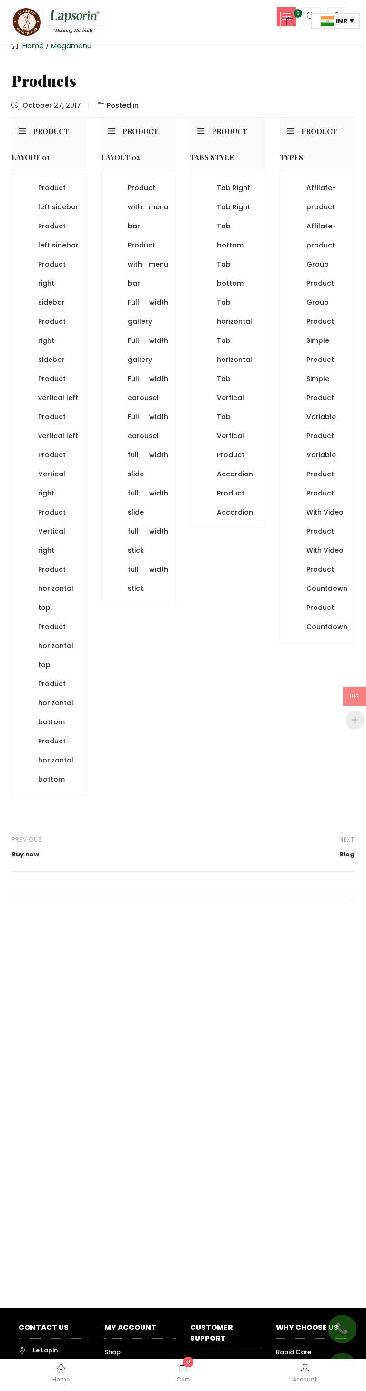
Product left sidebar (58, 197)
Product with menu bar (148, 207)
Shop (112, 1352)
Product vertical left (58, 388)
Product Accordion (235, 464)
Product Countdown (326, 579)
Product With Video (325, 502)
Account (305, 1379)
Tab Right (233, 188)
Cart (183, 1373)
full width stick (148, 540)
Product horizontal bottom (55, 703)
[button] (289, 22)
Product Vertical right (52, 474)
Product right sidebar (52, 283)
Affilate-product (321, 197)
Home (61, 1379)
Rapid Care (293, 1352)
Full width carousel (148, 388)
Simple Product (320, 350)
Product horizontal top (55, 588)
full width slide (148, 464)
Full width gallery (148, 312)
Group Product (320, 273)
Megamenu (71, 46)
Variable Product (321, 426)
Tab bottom (230, 235)
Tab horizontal (234, 312)
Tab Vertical (230, 388)
